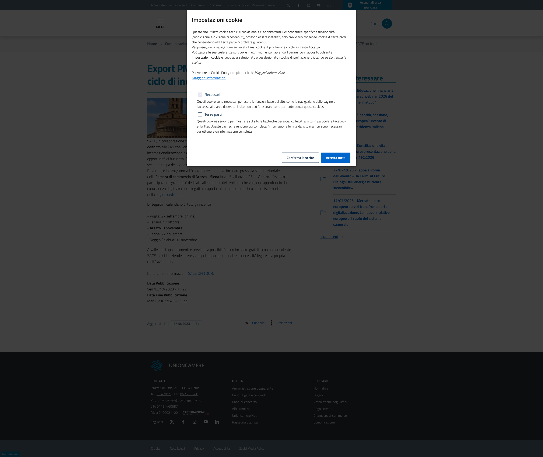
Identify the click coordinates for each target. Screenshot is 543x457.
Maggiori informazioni (209, 78)
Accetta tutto (335, 157)
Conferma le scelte (300, 157)
